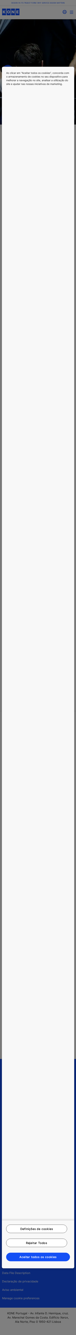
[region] (38, 667)
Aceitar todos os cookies (37, 1257)
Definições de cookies (36, 1228)
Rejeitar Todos (36, 1243)
